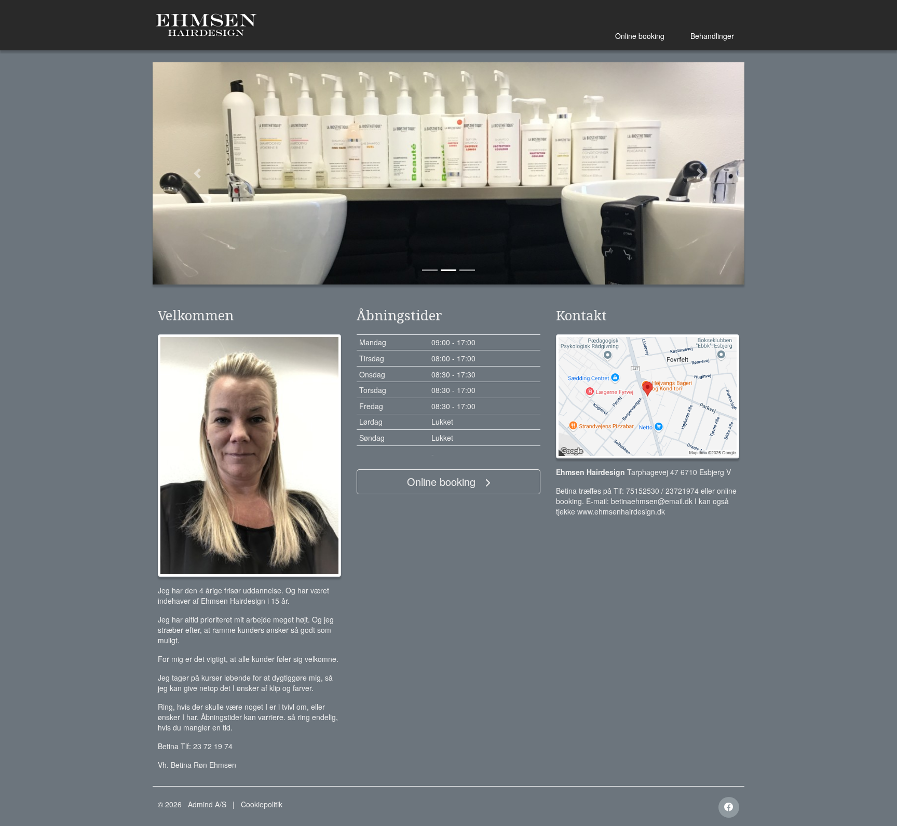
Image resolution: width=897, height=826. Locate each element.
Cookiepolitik (261, 804)
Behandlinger (712, 36)
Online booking (639, 36)
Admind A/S (207, 804)
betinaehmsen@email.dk (651, 501)
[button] (197, 173)
